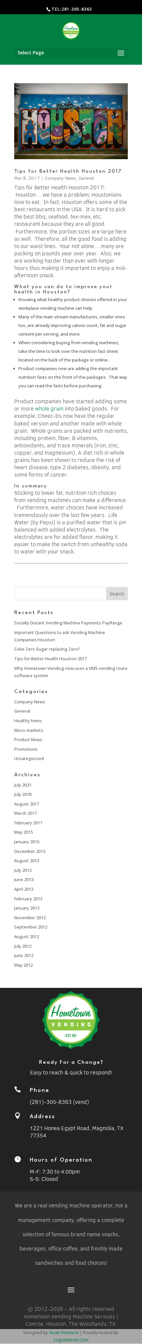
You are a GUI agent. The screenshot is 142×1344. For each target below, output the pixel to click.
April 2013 (23, 889)
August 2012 (26, 936)
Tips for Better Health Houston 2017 (68, 171)
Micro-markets (28, 730)
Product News (28, 739)
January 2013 (26, 908)
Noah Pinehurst (64, 1332)
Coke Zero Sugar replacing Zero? (47, 649)
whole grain (49, 408)
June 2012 (23, 955)
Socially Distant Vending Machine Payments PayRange (68, 623)
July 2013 (22, 870)
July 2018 (22, 794)
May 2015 (23, 832)
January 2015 (26, 842)
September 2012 (30, 927)
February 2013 (28, 899)
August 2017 (26, 804)
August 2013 (26, 861)
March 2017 (25, 813)
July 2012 (22, 946)
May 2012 (23, 965)
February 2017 (28, 823)
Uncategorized (29, 758)
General (86, 178)
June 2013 (23, 879)
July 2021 (22, 785)
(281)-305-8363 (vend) (59, 1102)
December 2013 (29, 851)
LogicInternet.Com (71, 1340)
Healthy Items (28, 721)
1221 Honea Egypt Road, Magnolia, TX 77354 (77, 1131)
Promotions (26, 749)
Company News (60, 178)
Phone (39, 1090)
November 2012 (30, 918)
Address (42, 1117)
